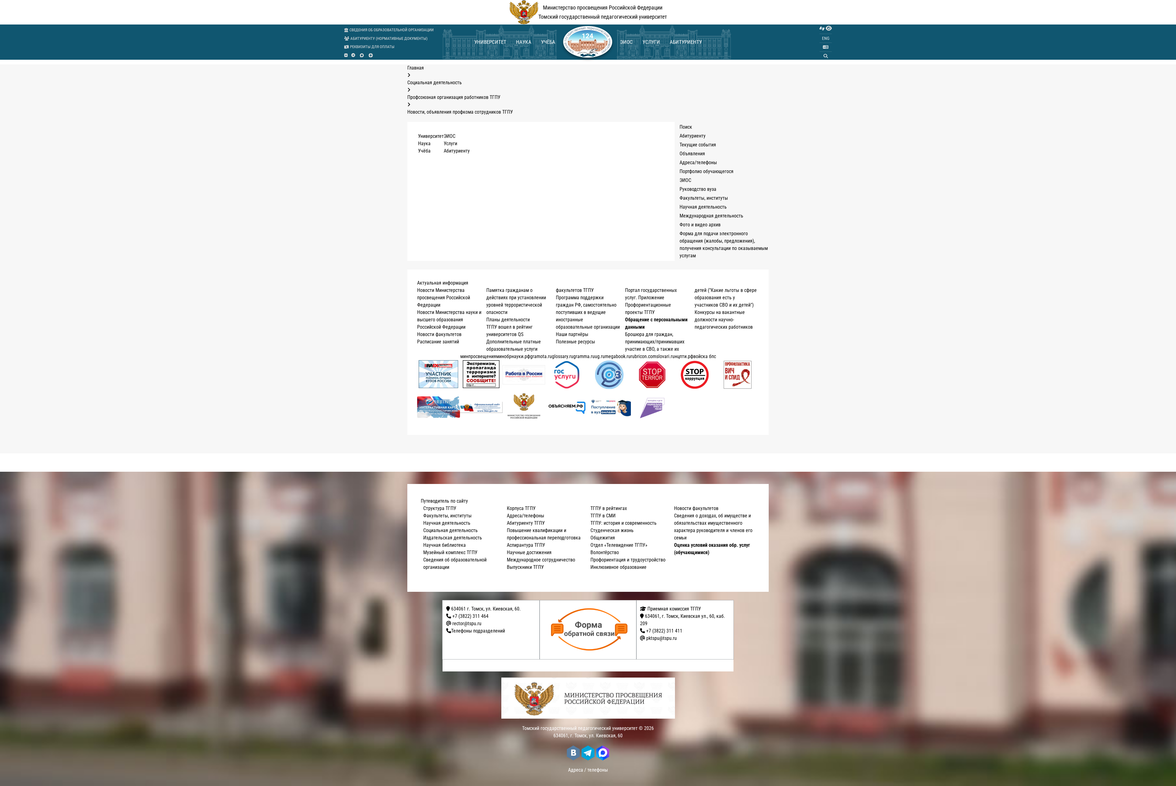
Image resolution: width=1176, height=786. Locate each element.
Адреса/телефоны (698, 162)
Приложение (651, 297)
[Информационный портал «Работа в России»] (524, 374)
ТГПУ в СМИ (603, 516)
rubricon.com (643, 356)
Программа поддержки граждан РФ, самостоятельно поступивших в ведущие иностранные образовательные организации (588, 312)
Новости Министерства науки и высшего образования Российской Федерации (449, 319)
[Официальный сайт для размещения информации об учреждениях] (481, 407)
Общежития (602, 538)
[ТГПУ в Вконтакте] (346, 55)
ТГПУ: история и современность (623, 523)
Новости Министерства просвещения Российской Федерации (443, 297)
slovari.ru (665, 356)
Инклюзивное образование (618, 567)
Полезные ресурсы (575, 342)
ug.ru (600, 356)
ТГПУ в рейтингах (608, 508)
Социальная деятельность (450, 530)
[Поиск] (826, 56)
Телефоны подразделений (478, 631)
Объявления (692, 154)
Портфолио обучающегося (706, 171)
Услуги (651, 42)
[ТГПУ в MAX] (362, 55)
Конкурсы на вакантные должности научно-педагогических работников (724, 319)
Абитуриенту (686, 42)
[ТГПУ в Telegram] (353, 55)
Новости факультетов (439, 334)
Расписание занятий (438, 342)
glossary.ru (562, 356)
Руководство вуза (698, 189)
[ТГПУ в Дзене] (370, 55)
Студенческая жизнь (612, 530)
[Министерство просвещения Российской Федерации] (524, 407)
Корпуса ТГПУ (521, 508)
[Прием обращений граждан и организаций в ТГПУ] (590, 629)
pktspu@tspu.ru (661, 638)
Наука (523, 42)
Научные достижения (529, 552)
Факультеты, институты (704, 198)
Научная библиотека (444, 545)
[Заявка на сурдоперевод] (822, 28)
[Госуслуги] (566, 375)
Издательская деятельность (452, 538)
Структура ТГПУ (439, 508)
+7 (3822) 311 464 (470, 616)
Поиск (686, 127)
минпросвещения (478, 356)
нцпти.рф (684, 356)
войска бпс (704, 356)
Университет (490, 42)
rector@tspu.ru (466, 623)
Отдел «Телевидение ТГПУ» (618, 545)
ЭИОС (626, 42)
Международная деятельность (711, 216)
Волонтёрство (604, 552)
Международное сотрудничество (541, 560)
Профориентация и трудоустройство (627, 560)
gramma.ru (584, 356)
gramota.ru (541, 356)
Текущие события (698, 145)
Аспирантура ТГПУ (526, 545)
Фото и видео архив (700, 225)
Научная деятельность (703, 207)
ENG (825, 38)
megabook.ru (618, 356)
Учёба (548, 42)
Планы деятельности (508, 320)
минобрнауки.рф (513, 356)
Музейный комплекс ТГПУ (450, 552)
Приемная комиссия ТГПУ (673, 609)
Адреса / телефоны (588, 770)
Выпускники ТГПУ (525, 567)
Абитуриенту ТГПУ (526, 523)
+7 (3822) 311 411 (664, 631)
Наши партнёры (572, 334)
